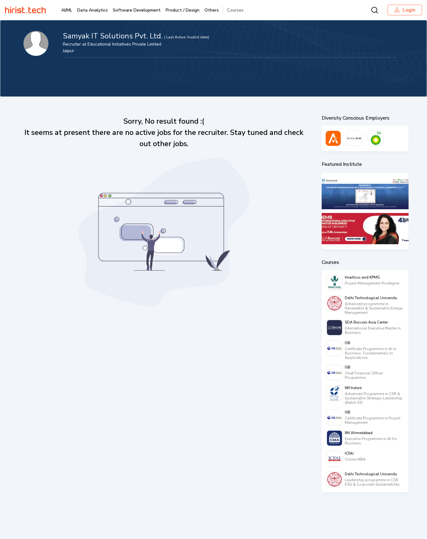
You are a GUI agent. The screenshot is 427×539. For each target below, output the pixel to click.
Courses (235, 10)
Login (409, 10)
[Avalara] (333, 138)
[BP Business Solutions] (376, 138)
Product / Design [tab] (182, 10)
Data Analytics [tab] (92, 10)
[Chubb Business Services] (354, 138)
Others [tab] (211, 10)
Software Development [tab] (137, 10)
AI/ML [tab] (66, 10)
